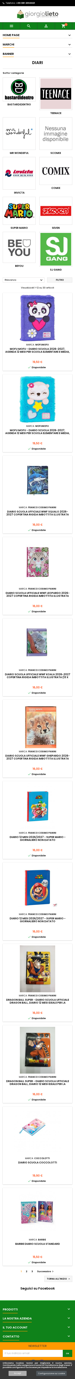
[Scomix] (55, 133)
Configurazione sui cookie (51, 1373)
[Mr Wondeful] (19, 133)
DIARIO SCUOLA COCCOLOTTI (37, 1162)
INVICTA (19, 192)
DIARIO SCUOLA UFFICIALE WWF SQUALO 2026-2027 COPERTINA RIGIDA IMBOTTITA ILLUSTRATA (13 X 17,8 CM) (37, 514)
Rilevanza (24, 280)
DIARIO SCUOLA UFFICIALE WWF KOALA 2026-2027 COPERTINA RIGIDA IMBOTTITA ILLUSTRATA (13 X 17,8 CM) (37, 677)
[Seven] (55, 211)
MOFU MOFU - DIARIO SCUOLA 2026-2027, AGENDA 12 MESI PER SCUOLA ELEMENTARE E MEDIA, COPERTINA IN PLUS (37, 351)
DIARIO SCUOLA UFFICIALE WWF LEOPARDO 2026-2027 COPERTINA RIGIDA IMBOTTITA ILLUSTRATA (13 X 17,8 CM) (38, 596)
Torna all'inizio (59, 1278)
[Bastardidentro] (19, 89)
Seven (56, 228)
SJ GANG (56, 270)
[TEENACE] (55, 93)
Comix (55, 188)
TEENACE (55, 113)
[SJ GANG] (55, 249)
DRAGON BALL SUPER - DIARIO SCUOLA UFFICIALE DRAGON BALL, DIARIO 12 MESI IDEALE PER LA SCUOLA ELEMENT (37, 1002)
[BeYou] (19, 247)
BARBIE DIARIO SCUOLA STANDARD (37, 1244)
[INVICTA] (19, 173)
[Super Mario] (19, 211)
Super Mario (19, 228)
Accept (17, 1373)
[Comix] (55, 171)
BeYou (19, 266)
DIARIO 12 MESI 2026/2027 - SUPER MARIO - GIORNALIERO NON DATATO (38, 838)
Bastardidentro (19, 104)
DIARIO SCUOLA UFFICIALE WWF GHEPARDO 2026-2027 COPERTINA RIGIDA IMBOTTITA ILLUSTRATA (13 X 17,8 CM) (37, 758)
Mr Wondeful (19, 153)
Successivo (45, 1271)
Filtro (60, 279)
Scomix (55, 153)
